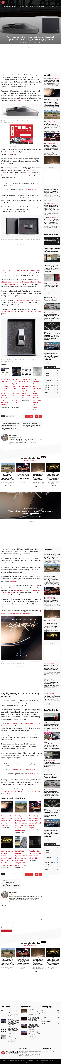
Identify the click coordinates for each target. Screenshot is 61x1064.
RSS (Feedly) (6, 314)
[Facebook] (36, 416)
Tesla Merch (11, 416)
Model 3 (46, 263)
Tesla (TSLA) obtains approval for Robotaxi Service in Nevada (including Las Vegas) (52, 125)
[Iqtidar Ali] (4, 439)
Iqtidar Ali (24, 42)
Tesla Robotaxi (47, 78)
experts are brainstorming (20, 175)
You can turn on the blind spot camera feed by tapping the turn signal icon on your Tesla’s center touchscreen (51, 268)
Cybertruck (17, 302)
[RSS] (53, 1051)
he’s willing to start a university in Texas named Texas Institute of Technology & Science (21, 282)
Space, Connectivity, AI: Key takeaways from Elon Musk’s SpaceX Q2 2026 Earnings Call (52, 221)
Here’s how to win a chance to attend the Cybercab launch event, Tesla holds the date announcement (53, 477)
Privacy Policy (22, 1060)
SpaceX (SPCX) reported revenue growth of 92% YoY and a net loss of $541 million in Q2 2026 (34, 1033)
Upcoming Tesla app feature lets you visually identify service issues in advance (52, 250)
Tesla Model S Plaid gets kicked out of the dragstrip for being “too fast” (32, 425)
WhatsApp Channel (34, 311)
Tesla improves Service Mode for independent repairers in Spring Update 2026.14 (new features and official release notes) (37, 393)
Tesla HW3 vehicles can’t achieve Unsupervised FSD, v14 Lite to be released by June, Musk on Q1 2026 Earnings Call (51, 356)
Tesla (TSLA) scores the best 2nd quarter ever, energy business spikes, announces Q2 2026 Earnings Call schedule (52, 336)
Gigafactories (47, 99)
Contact (3, 1062)
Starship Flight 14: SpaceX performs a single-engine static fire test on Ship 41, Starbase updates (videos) (51, 147)
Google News (5, 311)
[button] (58, 14)
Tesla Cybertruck (32, 34)
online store (20, 100)
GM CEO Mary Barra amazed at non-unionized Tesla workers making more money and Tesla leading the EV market (10, 427)
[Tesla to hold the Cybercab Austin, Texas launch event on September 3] (52, 93)
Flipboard (14, 311)
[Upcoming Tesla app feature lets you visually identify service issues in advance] (52, 241)
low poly (9, 154)
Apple (7, 416)
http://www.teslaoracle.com (15, 437)
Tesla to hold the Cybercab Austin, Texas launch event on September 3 (51, 82)
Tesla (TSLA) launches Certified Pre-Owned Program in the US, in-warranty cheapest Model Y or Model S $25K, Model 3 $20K (13, 1012)
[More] (40, 416)
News (25, 34)
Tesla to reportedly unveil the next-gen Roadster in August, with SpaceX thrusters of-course (33, 1019)
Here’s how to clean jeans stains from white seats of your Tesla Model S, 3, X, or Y (51, 287)
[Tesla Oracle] (3, 2)
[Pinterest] (51, 1051)
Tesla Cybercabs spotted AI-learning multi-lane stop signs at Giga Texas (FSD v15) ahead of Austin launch (7, 477)
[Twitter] (44, 1051)
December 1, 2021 (30, 189)
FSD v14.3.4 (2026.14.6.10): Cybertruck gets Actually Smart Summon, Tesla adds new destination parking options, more (13, 1022)
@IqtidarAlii (12, 444)
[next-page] (48, 293)
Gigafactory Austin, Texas (25, 300)
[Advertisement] (30, 59)
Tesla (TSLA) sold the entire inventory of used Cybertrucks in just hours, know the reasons (13, 1030)
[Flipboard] (46, 1051)
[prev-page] (45, 293)
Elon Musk (46, 217)
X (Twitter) (22, 311)
